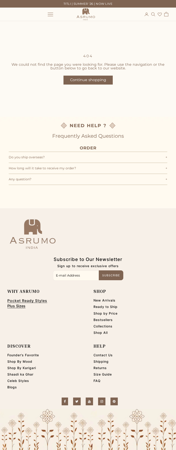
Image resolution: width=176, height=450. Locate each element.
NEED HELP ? (88, 125)
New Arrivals (105, 300)
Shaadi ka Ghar (20, 374)
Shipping (101, 361)
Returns (100, 368)
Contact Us (103, 355)
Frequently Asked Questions (88, 136)
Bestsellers (103, 320)
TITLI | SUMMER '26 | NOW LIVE (88, 3)
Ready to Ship (106, 307)
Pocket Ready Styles (27, 300)
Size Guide (103, 374)
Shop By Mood (19, 361)
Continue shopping (88, 80)
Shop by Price (106, 313)
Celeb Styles (18, 381)
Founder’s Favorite (23, 355)
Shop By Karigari (21, 368)
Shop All (101, 333)
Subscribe (111, 275)
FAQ (97, 381)
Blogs (12, 387)
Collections (103, 326)
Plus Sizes (16, 306)
